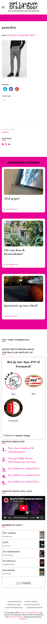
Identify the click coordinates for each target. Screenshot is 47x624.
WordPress (23, 619)
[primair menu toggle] (3, 7)
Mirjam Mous (8, 536)
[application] (23, 508)
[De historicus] (41, 565)
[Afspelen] (5, 517)
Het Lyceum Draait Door (23, 5)
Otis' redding (9, 532)
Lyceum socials (14, 605)
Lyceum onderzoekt (14, 608)
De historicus (9, 560)
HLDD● (11, 35)
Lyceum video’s (31, 602)
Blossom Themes (16, 617)
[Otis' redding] (41, 537)
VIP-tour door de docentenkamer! (14, 252)
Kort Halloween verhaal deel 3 (24, 468)
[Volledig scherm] (42, 517)
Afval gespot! (12, 198)
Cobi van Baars (8, 555)
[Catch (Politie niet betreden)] (41, 547)
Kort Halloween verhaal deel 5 (23, 481)
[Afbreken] (38, 517)
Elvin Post (7, 546)
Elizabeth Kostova (9, 564)
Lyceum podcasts (32, 605)
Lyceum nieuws (14, 602)
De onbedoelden (11, 551)
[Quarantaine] (41, 575)
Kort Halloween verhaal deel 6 (24, 475)
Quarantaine (9, 570)
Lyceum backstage (34, 608)
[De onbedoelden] (41, 556)
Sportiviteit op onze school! (21, 305)
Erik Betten (7, 574)
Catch (5, 542)
